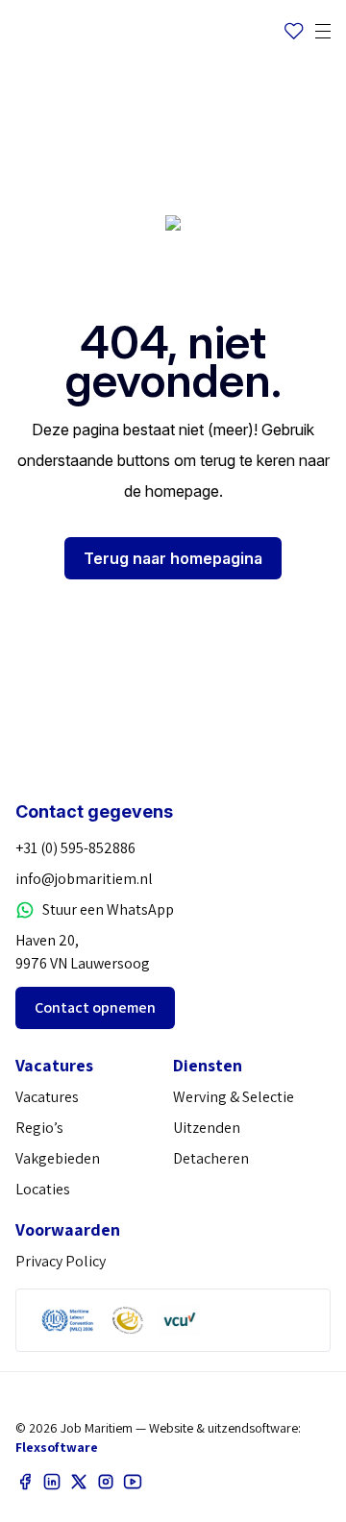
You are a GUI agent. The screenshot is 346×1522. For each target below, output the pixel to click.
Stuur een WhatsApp (108, 909)
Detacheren (211, 1158)
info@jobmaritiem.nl (84, 879)
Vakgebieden (57, 1158)
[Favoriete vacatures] (294, 31)
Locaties (42, 1189)
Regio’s (39, 1127)
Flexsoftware (56, 1447)
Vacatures (47, 1097)
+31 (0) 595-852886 (75, 848)
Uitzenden (206, 1127)
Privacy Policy (60, 1261)
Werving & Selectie (233, 1097)
